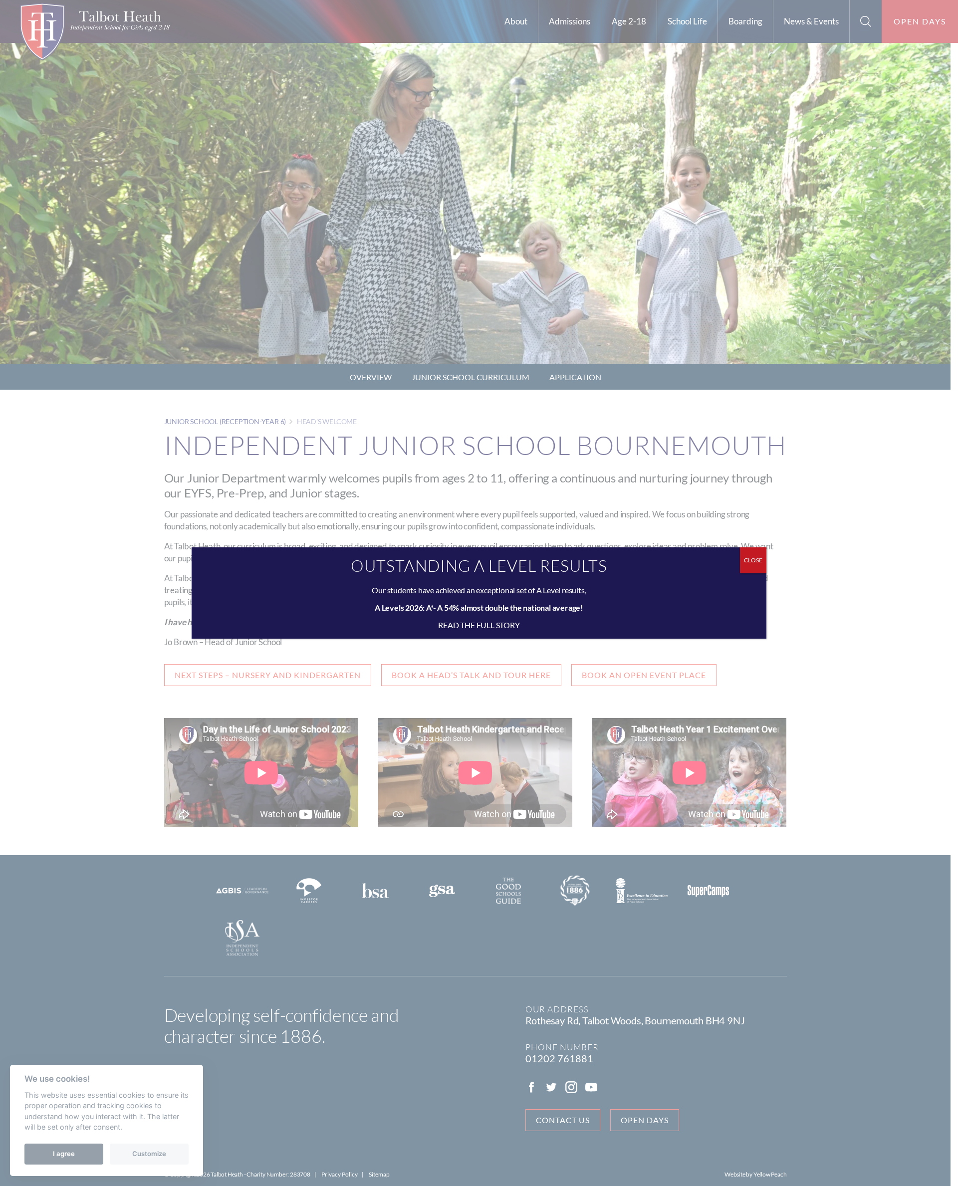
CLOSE (753, 560)
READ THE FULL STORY (478, 625)
